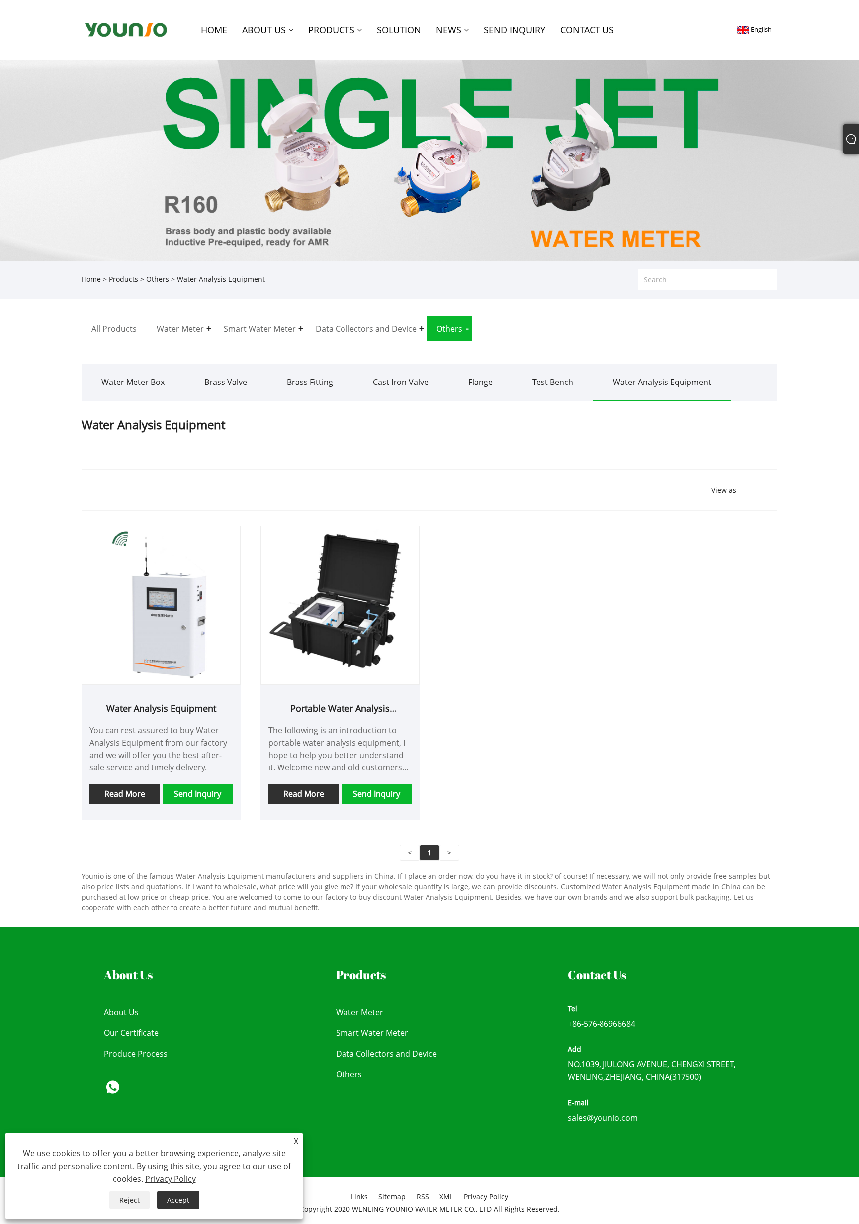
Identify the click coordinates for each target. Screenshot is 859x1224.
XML (446, 1196)
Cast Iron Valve (401, 382)
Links (359, 1196)
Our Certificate (131, 1032)
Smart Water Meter (372, 1032)
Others (157, 279)
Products (123, 279)
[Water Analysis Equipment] (161, 604)
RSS (423, 1196)
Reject (129, 1200)
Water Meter (359, 1012)
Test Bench (552, 382)
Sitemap (392, 1196)
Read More (124, 793)
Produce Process (136, 1053)
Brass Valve (225, 382)
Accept (178, 1200)
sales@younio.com (603, 1117)
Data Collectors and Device (386, 1053)
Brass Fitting (310, 382)
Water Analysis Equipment (662, 382)
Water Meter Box (133, 382)
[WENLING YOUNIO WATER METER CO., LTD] (126, 29)
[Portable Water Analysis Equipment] (340, 604)
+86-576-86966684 (601, 1023)
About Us (121, 1012)
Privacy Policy (486, 1196)
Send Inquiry (197, 793)
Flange (480, 382)
